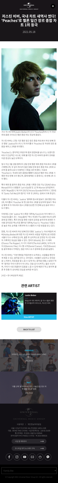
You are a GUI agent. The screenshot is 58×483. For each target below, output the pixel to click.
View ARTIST (29, 317)
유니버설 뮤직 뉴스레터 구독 (25, 448)
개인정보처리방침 (34, 424)
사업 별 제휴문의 (21, 441)
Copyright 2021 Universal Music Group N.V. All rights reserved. (30, 477)
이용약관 (20, 424)
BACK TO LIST (29, 329)
